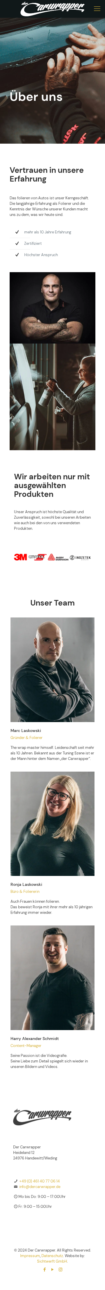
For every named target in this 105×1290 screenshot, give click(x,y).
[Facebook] (45, 1270)
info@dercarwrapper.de (39, 1186)
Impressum (30, 1255)
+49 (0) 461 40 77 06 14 (39, 1181)
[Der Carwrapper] (52, 8)
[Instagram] (60, 1270)
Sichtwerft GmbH (52, 1261)
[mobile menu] (97, 9)
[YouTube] (53, 1270)
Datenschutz (52, 1255)
